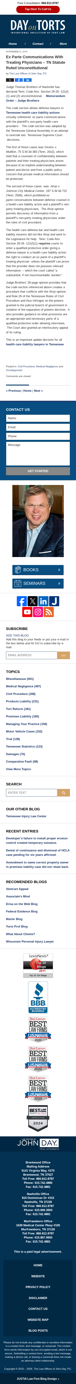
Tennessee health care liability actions (33, 112)
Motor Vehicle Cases (24, 731)
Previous (13, 390)
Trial (13, 739)
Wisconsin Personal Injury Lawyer (30, 941)
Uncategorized (14, 370)
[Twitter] (32, 601)
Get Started (38, 471)
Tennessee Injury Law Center (26, 816)
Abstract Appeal (17, 889)
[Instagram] (38, 612)
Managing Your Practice (26, 724)
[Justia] (54, 601)
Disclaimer (38, 1298)
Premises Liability (22, 716)
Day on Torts (38, 26)
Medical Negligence (47, 366)
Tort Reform (18, 709)
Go (63, 655)
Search (63, 793)
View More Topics (18, 769)
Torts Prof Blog (17, 926)
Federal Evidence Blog (21, 911)
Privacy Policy (38, 1287)
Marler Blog (14, 919)
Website (38, 1276)
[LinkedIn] (43, 601)
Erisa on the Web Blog (21, 904)
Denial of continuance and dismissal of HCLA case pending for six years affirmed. (37, 853)
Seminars (34, 583)
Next (38, 390)
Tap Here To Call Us (38, 9)
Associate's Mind (18, 896)
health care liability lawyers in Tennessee (35, 344)
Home (13, 43)
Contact (38, 43)
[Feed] (48, 612)
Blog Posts (38, 1330)
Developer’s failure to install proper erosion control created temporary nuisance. (37, 841)
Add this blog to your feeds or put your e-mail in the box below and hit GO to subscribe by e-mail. (37, 643)
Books (31, 569)
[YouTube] (27, 612)
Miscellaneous (20, 679)
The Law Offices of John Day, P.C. (53, 1368)
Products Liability (22, 701)
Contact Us (38, 1309)
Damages (15, 754)
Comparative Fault (22, 761)
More (63, 43)
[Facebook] (21, 601)
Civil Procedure (26, 366)
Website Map (38, 1320)
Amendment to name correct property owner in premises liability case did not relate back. (37, 865)
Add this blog (17, 635)
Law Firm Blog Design (37, 1378)
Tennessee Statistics (24, 746)
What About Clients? (20, 934)
